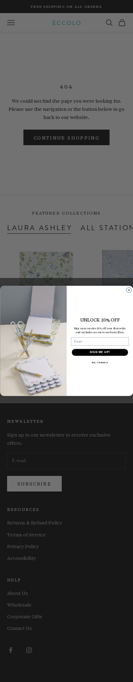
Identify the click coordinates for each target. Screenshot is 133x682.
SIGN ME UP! (99, 352)
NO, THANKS (100, 363)
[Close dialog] (128, 290)
